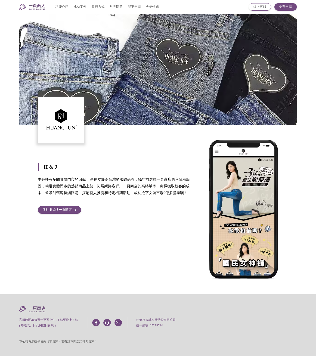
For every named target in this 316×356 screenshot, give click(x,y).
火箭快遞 (152, 7)
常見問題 (116, 7)
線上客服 (259, 7)
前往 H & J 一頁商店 (57, 209)
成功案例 (80, 7)
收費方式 (98, 7)
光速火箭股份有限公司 (161, 320)
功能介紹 (61, 7)
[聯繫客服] (107, 322)
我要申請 (134, 7)
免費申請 (285, 7)
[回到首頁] (32, 8)
